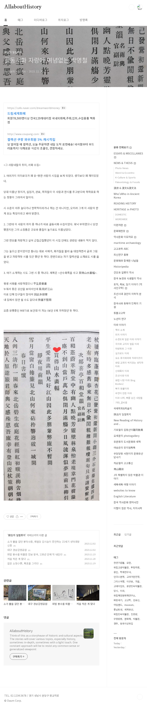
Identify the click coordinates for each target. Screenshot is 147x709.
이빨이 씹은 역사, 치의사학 (128, 508)
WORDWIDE (121, 219)
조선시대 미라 (122, 375)
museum (129, 605)
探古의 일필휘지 (16, 535)
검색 (131, 7)
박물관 (136, 619)
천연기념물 (119, 562)
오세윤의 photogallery (126, 435)
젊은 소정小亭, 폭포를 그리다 (23, 563)
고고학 (127, 600)
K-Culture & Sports (125, 177)
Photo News (122, 168)
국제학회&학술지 (123, 408)
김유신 (136, 600)
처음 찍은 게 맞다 (16, 559)
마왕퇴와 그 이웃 (123, 348)
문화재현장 (120, 231)
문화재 (127, 619)
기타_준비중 (121, 402)
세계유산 (128, 609)
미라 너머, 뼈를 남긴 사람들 (129, 398)
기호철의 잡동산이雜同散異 (128, 430)
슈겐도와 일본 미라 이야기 (128, 339)
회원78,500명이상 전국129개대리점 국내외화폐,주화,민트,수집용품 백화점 (51, 120)
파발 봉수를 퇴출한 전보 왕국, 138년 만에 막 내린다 (34, 554)
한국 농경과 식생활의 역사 (127, 278)
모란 (129, 562)
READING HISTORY (125, 203)
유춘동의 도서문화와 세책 (127, 441)
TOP (140, 697)
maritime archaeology (127, 243)
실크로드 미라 (122, 353)
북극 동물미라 (122, 388)
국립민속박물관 (121, 614)
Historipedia (121, 266)
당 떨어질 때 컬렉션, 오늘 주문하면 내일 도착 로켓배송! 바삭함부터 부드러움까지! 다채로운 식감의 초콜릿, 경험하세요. (50, 146)
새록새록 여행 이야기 (125, 484)
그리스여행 (119, 581)
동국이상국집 (126, 623)
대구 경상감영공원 (17, 550)
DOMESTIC (120, 214)
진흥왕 (134, 614)
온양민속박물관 (134, 586)
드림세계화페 (16, 113)
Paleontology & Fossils (127, 182)
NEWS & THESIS (123, 163)
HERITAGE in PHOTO (126, 209)
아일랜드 (118, 605)
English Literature (125, 496)
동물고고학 (119, 313)
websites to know (124, 490)
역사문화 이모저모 (124, 237)
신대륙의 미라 (122, 371)
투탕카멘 (135, 567)
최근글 (117, 534)
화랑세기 (118, 600)
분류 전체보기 (121, 147)
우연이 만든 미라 (123, 393)
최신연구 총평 (121, 254)
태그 (20, 20)
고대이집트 (119, 586)
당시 (116, 590)
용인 (116, 572)
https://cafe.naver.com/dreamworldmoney (33, 108)
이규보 (130, 581)
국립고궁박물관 (121, 567)
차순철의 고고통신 (123, 463)
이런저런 (119, 225)
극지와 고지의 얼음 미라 (127, 344)
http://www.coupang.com (23, 134)
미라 (122, 590)
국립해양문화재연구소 (124, 595)
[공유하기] (17, 516)
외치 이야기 (121, 334)
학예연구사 (125, 572)
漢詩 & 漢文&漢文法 (125, 188)
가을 (137, 581)
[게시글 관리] (21, 516)
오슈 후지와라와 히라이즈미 (129, 358)
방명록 (84, 20)
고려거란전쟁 (133, 576)
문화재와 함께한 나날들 (126, 260)
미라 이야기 (120, 325)
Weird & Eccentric (125, 172)
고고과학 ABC (121, 248)
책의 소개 (120, 330)
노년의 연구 (120, 319)
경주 (116, 623)
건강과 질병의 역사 (124, 272)
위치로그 (63, 20)
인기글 (127, 534)
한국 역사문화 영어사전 (126, 502)
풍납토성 (118, 609)
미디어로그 (40, 20)
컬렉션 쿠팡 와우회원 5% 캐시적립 (31, 139)
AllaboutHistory (23, 7)
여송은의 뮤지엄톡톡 (124, 447)
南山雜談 (119, 469)
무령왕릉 (118, 619)
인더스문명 (119, 576)
